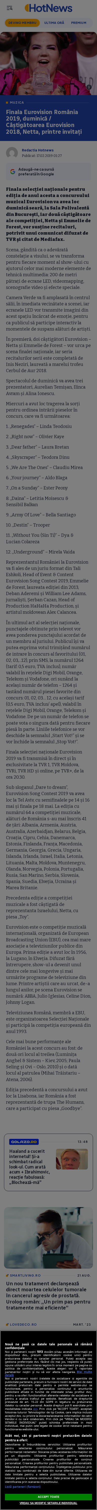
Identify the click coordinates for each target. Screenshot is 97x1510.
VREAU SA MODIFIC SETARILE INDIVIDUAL (48, 1503)
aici (35, 1409)
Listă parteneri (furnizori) (23, 1487)
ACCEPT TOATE (48, 1496)
